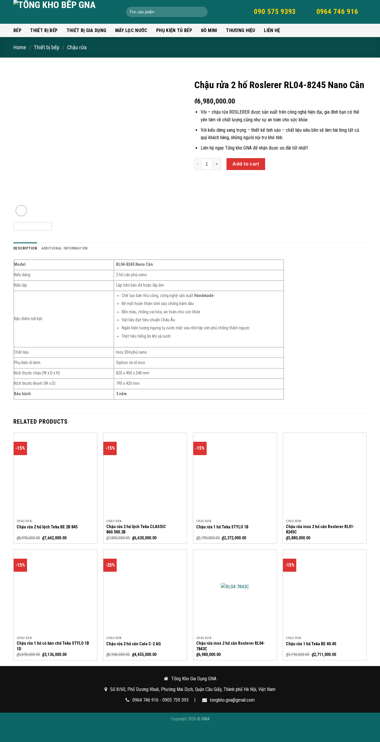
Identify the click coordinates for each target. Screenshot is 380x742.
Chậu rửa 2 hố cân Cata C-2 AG (133, 643)
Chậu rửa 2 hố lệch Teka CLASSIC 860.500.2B (136, 529)
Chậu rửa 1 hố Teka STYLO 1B (222, 527)
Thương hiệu (240, 30)
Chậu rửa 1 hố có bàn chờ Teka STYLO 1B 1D (53, 646)
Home (19, 47)
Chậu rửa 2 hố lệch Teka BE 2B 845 (47, 527)
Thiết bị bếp (44, 30)
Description (25, 248)
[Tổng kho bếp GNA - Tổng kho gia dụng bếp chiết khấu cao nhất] (65, 12)
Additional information (64, 248)
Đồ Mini (209, 30)
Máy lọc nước (131, 30)
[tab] (25, 248)
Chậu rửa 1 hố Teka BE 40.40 (311, 643)
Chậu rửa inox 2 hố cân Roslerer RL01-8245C (320, 529)
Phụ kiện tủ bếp (174, 30)
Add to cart (245, 163)
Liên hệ (272, 30)
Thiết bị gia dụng (86, 30)
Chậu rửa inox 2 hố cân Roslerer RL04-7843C (230, 646)
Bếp (17, 30)
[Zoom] (21, 211)
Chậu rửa (77, 47)
